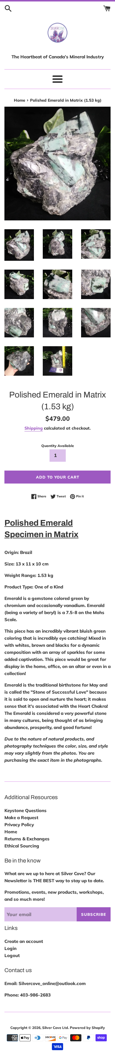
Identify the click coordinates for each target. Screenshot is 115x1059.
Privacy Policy (19, 824)
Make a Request (21, 817)
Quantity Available (57, 445)
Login (10, 948)
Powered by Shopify (87, 1027)
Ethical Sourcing (21, 846)
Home (10, 831)
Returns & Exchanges (27, 839)
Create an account (23, 941)
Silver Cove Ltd (55, 1027)
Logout (12, 955)
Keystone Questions (25, 810)
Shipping (33, 427)
